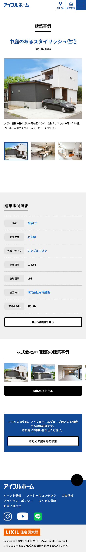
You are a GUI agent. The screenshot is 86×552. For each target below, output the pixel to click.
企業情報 (67, 495)
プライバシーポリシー (18, 501)
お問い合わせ (12, 506)
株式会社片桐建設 (38, 292)
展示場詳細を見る (43, 322)
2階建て (32, 223)
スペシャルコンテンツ (41, 495)
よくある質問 (47, 501)
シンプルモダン (37, 251)
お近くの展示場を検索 (43, 441)
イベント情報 (12, 495)
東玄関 (31, 237)
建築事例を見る (43, 391)
